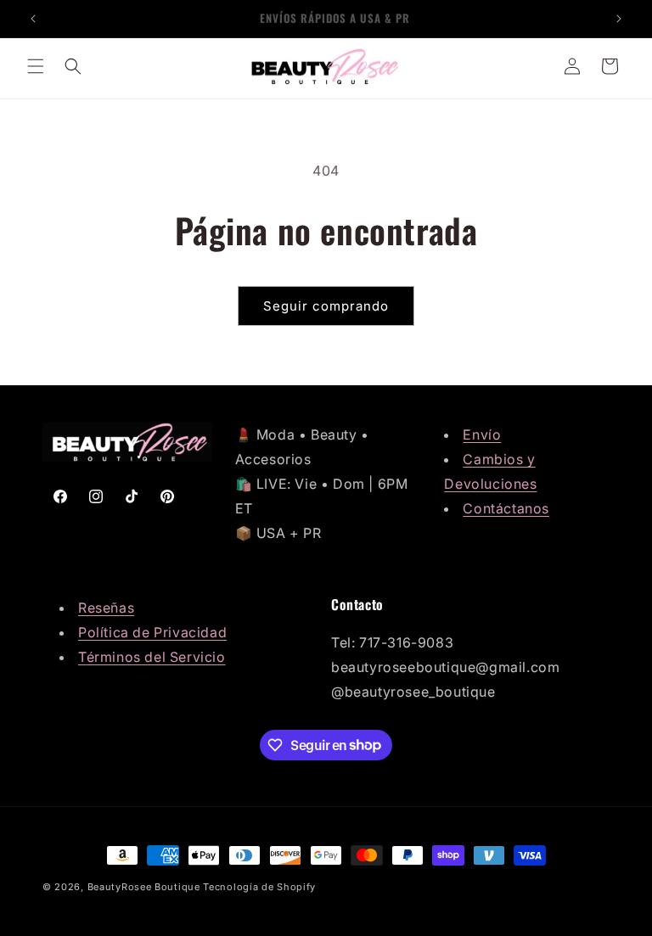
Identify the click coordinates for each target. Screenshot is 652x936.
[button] (35, 66)
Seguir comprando (326, 306)
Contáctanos (506, 508)
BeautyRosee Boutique (143, 887)
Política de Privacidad (152, 632)
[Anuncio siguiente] (619, 18)
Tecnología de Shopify (259, 887)
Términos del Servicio (152, 656)
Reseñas (106, 607)
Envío (482, 434)
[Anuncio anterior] (33, 18)
